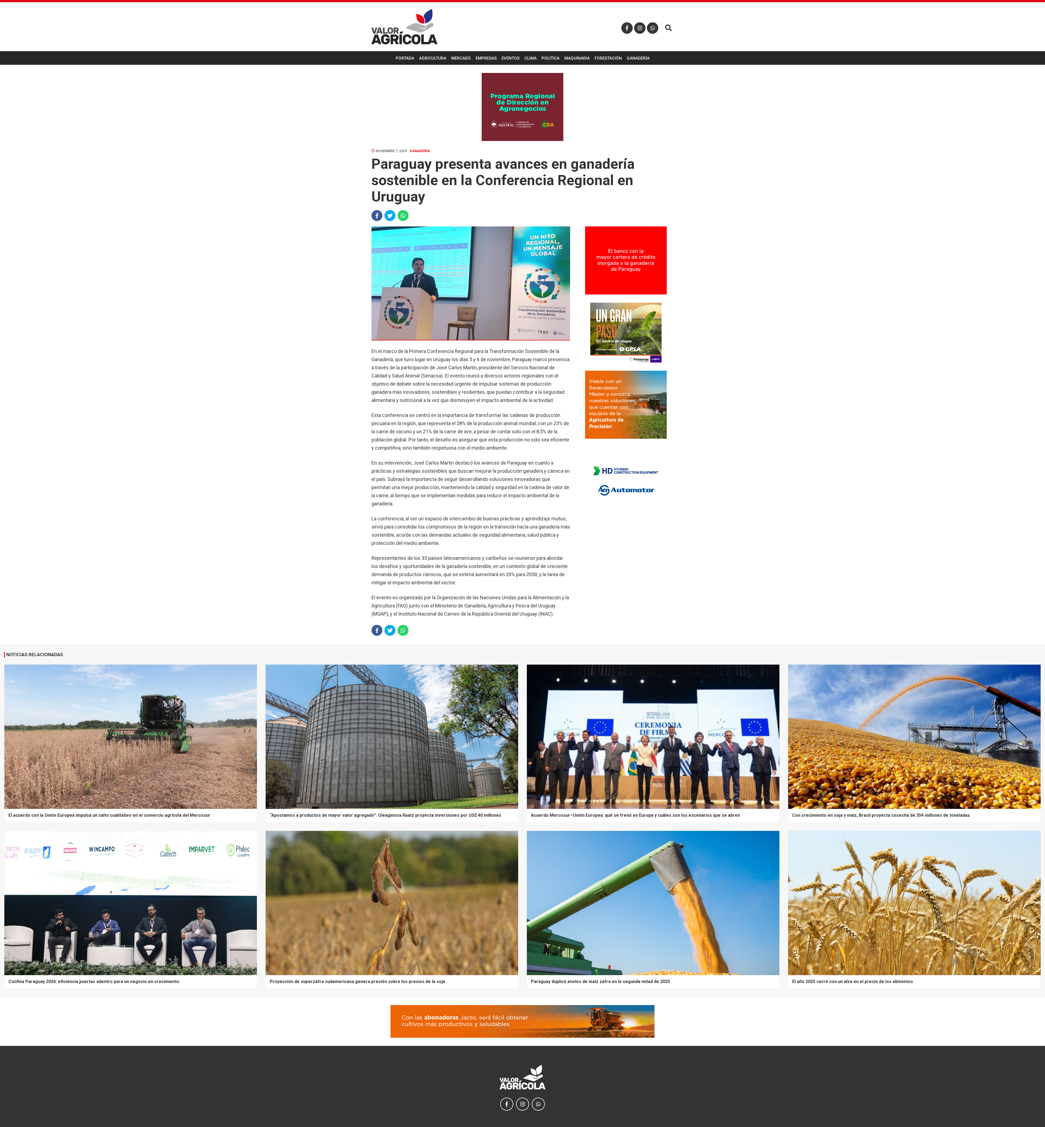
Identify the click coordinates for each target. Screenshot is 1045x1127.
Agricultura (432, 58)
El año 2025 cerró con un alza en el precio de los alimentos (852, 981)
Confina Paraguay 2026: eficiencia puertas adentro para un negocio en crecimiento (93, 981)
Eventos (511, 58)
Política (551, 58)
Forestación (608, 58)
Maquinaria (577, 58)
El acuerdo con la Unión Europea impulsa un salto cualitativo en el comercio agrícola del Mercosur (109, 815)
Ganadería (638, 58)
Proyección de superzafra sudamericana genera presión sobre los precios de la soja (357, 981)
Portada (405, 58)
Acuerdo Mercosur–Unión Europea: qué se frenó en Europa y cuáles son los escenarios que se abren (635, 815)
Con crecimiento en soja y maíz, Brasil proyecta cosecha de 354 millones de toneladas (881, 815)
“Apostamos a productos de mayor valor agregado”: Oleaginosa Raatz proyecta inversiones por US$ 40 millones (385, 815)
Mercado (461, 58)
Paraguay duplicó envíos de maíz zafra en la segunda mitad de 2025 (600, 981)
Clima (530, 58)
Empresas (486, 58)
